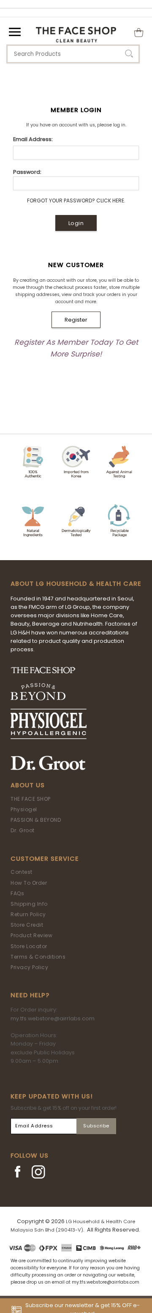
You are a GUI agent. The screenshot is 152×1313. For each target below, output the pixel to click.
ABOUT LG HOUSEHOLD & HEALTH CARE (76, 583)
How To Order (29, 882)
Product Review (31, 935)
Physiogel (24, 809)
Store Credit (27, 924)
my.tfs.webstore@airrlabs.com (53, 1018)
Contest (22, 871)
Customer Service (45, 858)
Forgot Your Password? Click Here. (76, 200)
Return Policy (28, 914)
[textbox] (73, 54)
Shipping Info (29, 903)
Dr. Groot (23, 830)
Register (76, 319)
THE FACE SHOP (31, 798)
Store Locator (29, 946)
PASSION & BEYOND (36, 819)
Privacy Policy (29, 967)
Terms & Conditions (38, 956)
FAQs (17, 893)
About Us (28, 785)
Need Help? (30, 995)
